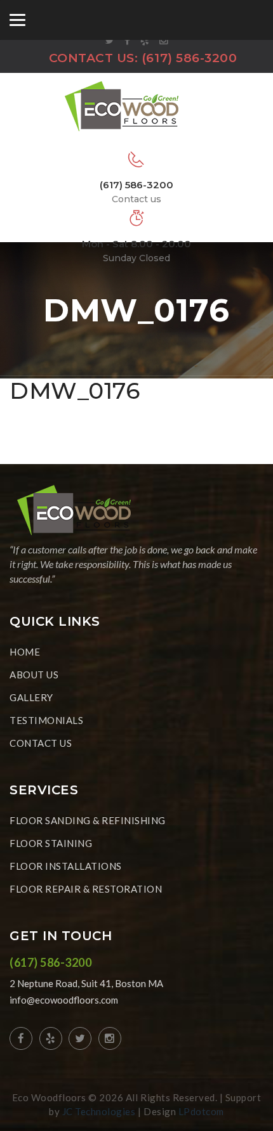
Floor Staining (51, 843)
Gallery (31, 697)
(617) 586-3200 (189, 58)
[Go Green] (136, 105)
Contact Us (41, 743)
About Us (34, 674)
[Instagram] (164, 41)
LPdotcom (201, 1111)
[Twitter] (110, 41)
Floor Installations (66, 866)
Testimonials (46, 720)
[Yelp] (145, 41)
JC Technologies (99, 1111)
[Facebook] (127, 41)
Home (25, 651)
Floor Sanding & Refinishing (88, 820)
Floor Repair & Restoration (86, 889)
